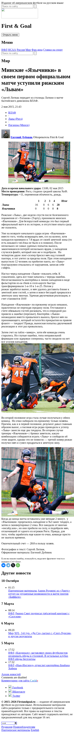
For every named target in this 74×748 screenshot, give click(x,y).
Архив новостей (11, 674)
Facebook (17, 687)
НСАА (12, 49)
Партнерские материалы (22, 590)
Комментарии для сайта (19, 680)
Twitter (16, 695)
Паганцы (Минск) (18, 125)
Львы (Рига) (15, 118)
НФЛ (4, 49)
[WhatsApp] (18, 565)
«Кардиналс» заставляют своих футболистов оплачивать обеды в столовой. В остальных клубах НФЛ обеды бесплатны (38, 656)
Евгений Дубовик (22, 137)
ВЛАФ (12, 112)
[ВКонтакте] (3, 565)
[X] (13, 565)
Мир (28, 49)
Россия (21, 49)
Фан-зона (37, 49)
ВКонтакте (18, 691)
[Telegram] (8, 565)
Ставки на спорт (53, 49)
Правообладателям (24, 726)
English (35, 730)
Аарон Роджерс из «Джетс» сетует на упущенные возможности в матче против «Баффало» (39, 593)
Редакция (6, 726)
